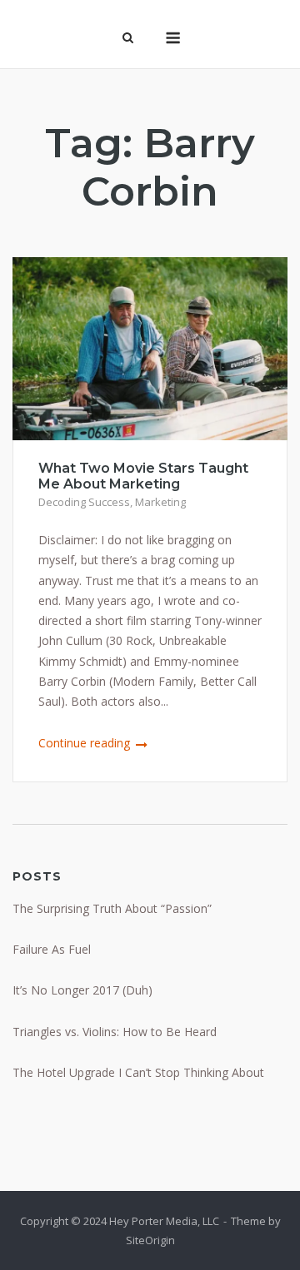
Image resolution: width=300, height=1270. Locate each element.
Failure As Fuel (51, 949)
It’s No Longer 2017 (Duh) (82, 990)
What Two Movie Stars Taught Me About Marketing (143, 476)
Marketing (160, 501)
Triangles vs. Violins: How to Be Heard (114, 1031)
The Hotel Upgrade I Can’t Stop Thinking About (138, 1072)
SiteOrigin (150, 1240)
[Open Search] (128, 39)
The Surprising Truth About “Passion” (112, 908)
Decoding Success (84, 501)
